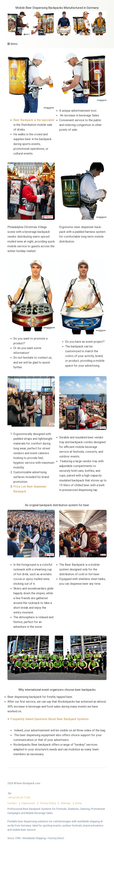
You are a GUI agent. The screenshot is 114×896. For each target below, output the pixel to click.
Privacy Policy (48, 803)
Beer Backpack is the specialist (33, 120)
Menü (14, 44)
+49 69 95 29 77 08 (18, 797)
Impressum (28, 803)
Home (78, 803)
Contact (12, 803)
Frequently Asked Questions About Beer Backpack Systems (49, 719)
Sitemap (66, 803)
